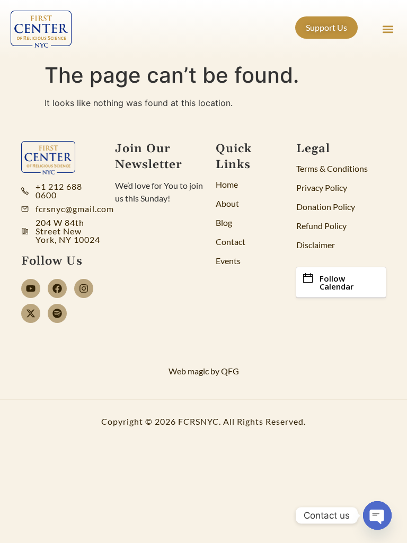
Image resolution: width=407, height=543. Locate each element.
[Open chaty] (377, 515)
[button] (387, 29)
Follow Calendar (336, 282)
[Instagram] (83, 288)
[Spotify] (57, 313)
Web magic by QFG (204, 371)
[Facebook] (57, 288)
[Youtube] (30, 288)
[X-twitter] (30, 313)
